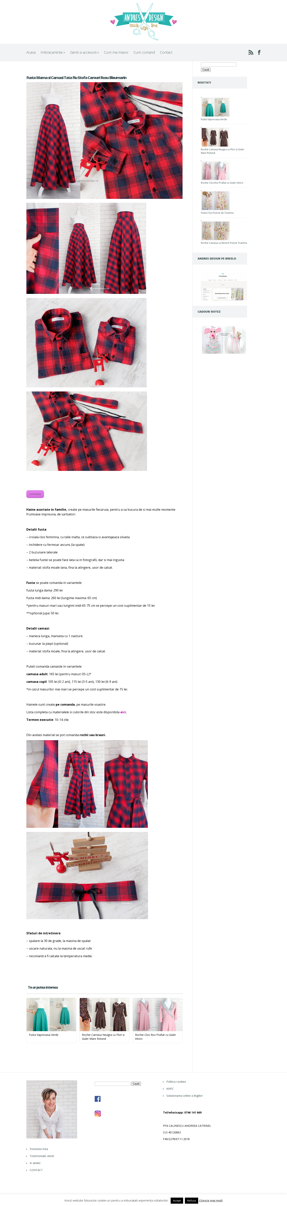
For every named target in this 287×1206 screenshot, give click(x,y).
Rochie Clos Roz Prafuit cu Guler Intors (222, 182)
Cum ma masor (116, 52)
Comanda (35, 494)
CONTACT (36, 1170)
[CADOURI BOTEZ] (224, 354)
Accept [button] (177, 1200)
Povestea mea (39, 1149)
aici (123, 712)
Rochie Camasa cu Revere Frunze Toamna (224, 243)
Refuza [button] (191, 1200)
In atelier (35, 1163)
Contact (166, 52)
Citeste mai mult (211, 1200)
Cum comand (144, 52)
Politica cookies (176, 1081)
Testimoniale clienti (42, 1156)
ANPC (170, 1088)
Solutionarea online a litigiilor (184, 1095)
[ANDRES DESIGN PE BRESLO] (224, 299)
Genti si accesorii (84, 52)
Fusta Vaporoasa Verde (214, 119)
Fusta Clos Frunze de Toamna (217, 212)
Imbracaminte (53, 52)
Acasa (31, 52)
